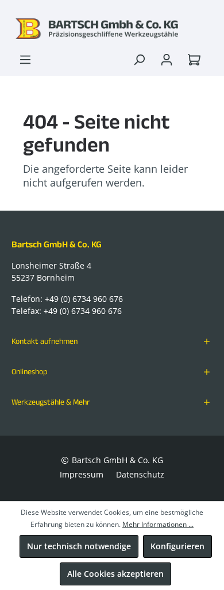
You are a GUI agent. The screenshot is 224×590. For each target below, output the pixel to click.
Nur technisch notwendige (79, 546)
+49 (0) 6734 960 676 (84, 298)
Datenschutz (140, 474)
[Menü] (25, 59)
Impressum (81, 474)
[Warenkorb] (196, 59)
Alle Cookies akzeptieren (115, 573)
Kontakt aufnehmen (44, 341)
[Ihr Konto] (166, 59)
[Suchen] (139, 59)
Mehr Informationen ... (158, 524)
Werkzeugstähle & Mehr (50, 401)
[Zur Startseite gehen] (112, 28)
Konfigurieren (177, 546)
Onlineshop (29, 371)
